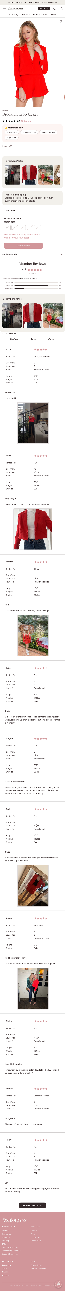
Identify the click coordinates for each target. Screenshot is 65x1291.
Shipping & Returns (10, 1247)
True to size (12, 132)
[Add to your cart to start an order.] (61, 8)
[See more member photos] (59, 175)
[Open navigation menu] (4, 8)
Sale (53, 14)
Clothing (13, 14)
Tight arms (11, 137)
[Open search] (54, 8)
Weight (51, 339)
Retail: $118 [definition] (7, 146)
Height (34, 339)
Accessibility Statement (11, 1251)
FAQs (4, 1244)
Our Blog (5, 1241)
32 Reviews (26, 121)
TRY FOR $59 (44, 8)
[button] (32, 172)
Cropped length (29, 132)
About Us (5, 1231)
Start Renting (23, 245)
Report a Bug (36, 1241)
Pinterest (5, 1272)
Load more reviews (33, 1205)
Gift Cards (6, 1237)
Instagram (6, 1265)
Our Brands (6, 1234)
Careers (34, 1231)
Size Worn (14, 339)
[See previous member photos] (6, 175)
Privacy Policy (36, 1265)
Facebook (6, 1275)
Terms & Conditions (38, 1268)
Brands (26, 14)
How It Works (40, 14)
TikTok (4, 1268)
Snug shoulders (48, 132)
